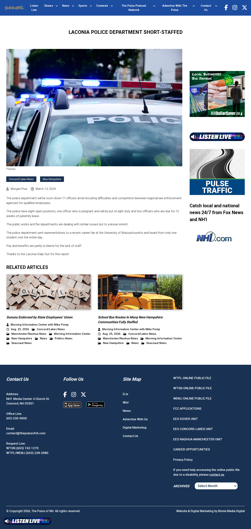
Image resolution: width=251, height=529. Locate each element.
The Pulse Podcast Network (133, 8)
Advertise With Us (135, 419)
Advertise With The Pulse (174, 8)
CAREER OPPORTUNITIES (191, 449)
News (65, 5)
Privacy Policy (183, 459)
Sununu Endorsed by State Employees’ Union (39, 317)
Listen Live (34, 8)
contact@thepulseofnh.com (26, 433)
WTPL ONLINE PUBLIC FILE (192, 378)
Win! (126, 402)
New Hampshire (52, 179)
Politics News (63, 338)
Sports (82, 5)
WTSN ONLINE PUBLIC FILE (192, 388)
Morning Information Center (72, 334)
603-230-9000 (16, 418)
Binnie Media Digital (231, 511)
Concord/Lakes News (21, 179)
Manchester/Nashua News (28, 334)
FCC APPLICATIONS (187, 408)
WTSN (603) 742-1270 (22, 448)
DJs (125, 394)
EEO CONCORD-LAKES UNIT (193, 429)
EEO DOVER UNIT (185, 419)
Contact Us (206, 8)
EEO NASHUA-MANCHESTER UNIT (197, 439)
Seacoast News (21, 343)
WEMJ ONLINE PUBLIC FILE (192, 398)
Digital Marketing (134, 427)
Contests (102, 5)
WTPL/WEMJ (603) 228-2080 (27, 453)
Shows (48, 5)
